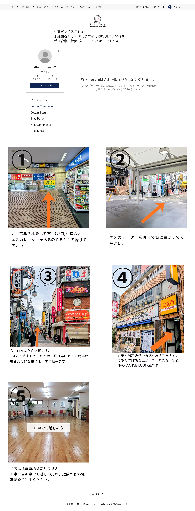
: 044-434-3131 (108, 41)
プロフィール (39, 100)
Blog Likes (37, 130)
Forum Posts (38, 112)
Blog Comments (41, 124)
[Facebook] (163, 6)
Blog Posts (37, 118)
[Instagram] (158, 6)
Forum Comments (42, 106)
